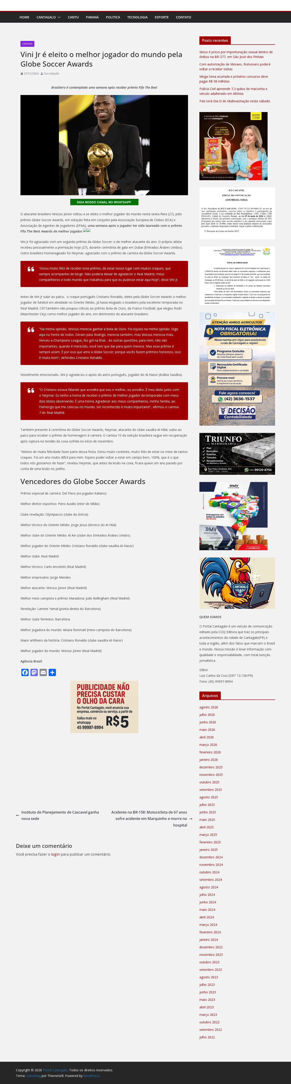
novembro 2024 (211, 864)
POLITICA (113, 17)
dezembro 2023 (211, 947)
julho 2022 (207, 1037)
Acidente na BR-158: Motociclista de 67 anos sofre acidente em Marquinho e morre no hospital (149, 819)
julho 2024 (207, 894)
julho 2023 (207, 984)
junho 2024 (207, 902)
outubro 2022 (209, 1022)
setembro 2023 (210, 969)
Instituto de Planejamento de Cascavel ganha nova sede (60, 815)
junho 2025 (207, 812)
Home (24, 17)
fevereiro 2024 (210, 932)
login (55, 854)
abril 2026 (206, 737)
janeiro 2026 (208, 759)
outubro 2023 (209, 962)
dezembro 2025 (211, 767)
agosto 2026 (208, 707)
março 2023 (208, 1014)
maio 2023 (207, 999)
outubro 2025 (209, 782)
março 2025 (208, 834)
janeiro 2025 (208, 849)
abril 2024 (206, 917)
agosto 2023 (208, 977)
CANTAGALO (46, 17)
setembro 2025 (210, 789)
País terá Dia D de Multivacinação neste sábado (234, 101)
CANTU (73, 17)
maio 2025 (207, 819)
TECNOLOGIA (137, 17)
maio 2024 (207, 909)
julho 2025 (207, 804)
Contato (183, 17)
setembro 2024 (210, 879)
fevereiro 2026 (210, 752)
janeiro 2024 (208, 939)
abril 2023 (206, 1007)
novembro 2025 (211, 774)
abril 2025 (206, 827)
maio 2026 (207, 729)
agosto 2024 (208, 887)
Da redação (51, 73)
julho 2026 (207, 714)
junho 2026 (207, 722)
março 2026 (208, 744)
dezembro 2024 (211, 857)
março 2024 (208, 924)
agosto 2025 (208, 797)
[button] (58, 17)
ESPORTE (162, 17)
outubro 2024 (209, 872)
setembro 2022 (210, 1029)
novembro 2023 (211, 954)
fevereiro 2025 (210, 842)
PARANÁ (92, 17)
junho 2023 (207, 992)
